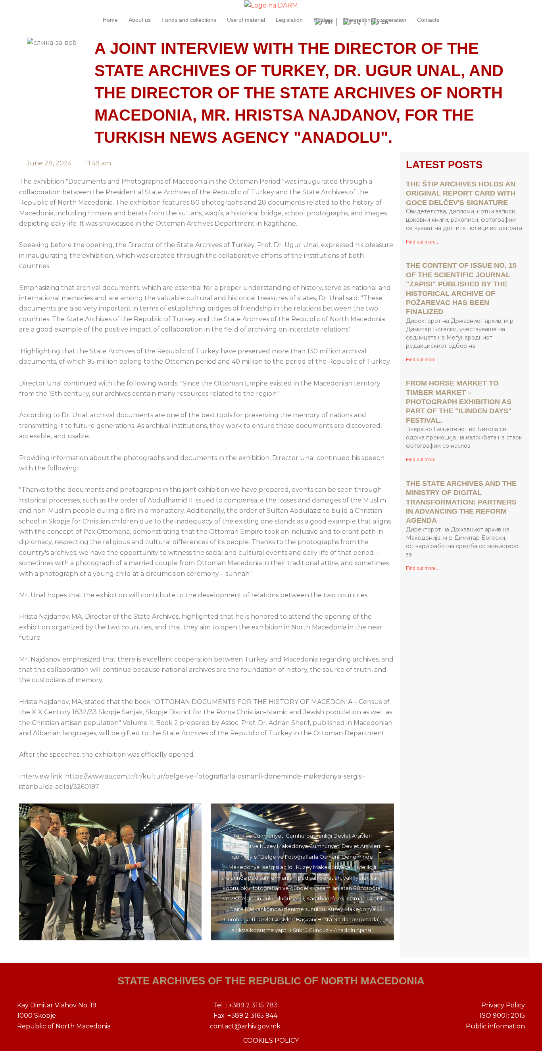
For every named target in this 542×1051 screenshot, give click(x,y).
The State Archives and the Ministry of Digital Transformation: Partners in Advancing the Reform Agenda (461, 502)
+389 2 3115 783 (253, 1005)
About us (140, 20)
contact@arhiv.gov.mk (245, 1026)
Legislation (289, 20)
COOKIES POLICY (271, 1040)
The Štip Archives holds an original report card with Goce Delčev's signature (460, 193)
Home (110, 20)
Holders (323, 20)
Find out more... (422, 242)
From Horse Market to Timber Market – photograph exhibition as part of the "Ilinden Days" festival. (459, 401)
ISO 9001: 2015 (502, 1015)
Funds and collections (188, 20)
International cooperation (375, 20)
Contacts (428, 20)
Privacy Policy (503, 1005)
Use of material (246, 20)
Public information (495, 1026)
